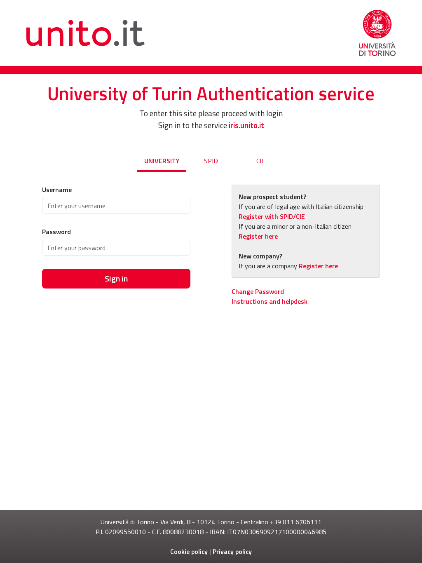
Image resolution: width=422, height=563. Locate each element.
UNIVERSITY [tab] (161, 161)
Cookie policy (189, 551)
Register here (258, 236)
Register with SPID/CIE (272, 216)
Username (57, 190)
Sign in (116, 278)
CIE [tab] (260, 161)
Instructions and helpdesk (269, 301)
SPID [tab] (211, 161)
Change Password (258, 291)
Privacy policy (232, 551)
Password (56, 232)
